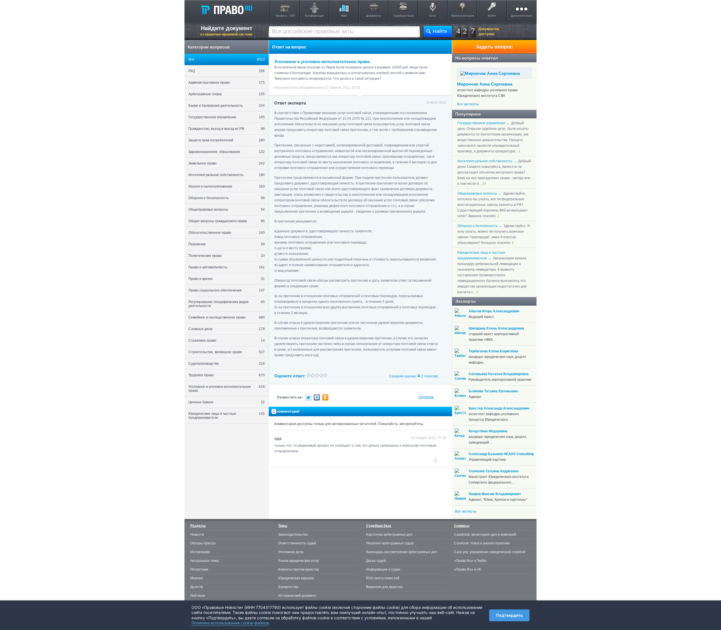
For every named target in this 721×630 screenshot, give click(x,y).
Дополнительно (521, 15)
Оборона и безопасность (226, 198)
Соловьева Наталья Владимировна (499, 374)
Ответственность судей (297, 543)
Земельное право (226, 163)
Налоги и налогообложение (226, 186)
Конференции (314, 15)
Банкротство (288, 587)
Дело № (196, 587)
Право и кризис (226, 279)
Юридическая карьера (296, 578)
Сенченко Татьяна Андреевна (494, 471)
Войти (492, 15)
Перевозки (226, 244)
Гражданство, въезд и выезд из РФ (226, 129)
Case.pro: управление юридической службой (489, 552)
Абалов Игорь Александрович (494, 311)
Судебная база (403, 15)
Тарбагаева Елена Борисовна (493, 351)
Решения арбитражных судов (389, 543)
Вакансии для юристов (384, 587)
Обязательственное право (226, 233)
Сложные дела (226, 329)
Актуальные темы (204, 561)
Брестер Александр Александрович (499, 408)
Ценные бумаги (226, 402)
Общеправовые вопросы (226, 210)
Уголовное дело (291, 552)
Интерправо (200, 552)
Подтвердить (509, 615)
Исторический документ (297, 596)
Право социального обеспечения (226, 290)
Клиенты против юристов (298, 569)
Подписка (426, 397)
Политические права (226, 256)
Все (226, 59)
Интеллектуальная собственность (226, 175)
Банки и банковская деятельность (226, 106)
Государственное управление (226, 117)
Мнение (196, 578)
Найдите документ (226, 30)
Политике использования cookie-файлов (230, 622)
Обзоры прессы (203, 543)
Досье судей (376, 561)
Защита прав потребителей (226, 140)
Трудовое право (226, 375)
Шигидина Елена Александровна (496, 328)
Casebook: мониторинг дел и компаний (485, 534)
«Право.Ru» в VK (467, 569)
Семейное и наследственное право (226, 317)
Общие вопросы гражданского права (226, 221)
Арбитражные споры (226, 94)
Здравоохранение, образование (226, 152)
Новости (197, 534)
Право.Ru (226, 10)
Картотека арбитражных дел (389, 534)
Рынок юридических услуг (298, 561)
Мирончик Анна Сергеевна (484, 84)
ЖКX (344, 15)
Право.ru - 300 (285, 15)
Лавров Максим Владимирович (495, 494)
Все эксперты (468, 104)
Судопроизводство (226, 364)
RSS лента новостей (382, 578)
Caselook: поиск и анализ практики (482, 543)
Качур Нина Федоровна (488, 431)
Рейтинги (197, 596)
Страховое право (226, 340)
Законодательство (293, 534)
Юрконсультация (462, 15)
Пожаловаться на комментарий (302, 460)
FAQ (226, 71)
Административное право (226, 82)
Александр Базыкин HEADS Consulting (501, 454)
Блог (433, 15)
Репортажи (199, 569)
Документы (373, 15)
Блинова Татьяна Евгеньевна (493, 391)
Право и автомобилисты (226, 267)
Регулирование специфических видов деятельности (226, 304)
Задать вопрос (494, 47)
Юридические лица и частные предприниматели (226, 416)
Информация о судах (383, 569)
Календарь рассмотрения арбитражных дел (401, 552)
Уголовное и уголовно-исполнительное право (226, 389)
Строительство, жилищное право (226, 352)
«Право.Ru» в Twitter (470, 561)
